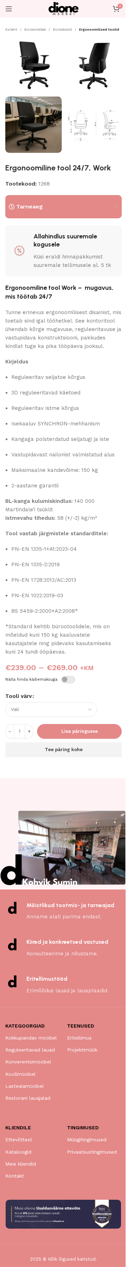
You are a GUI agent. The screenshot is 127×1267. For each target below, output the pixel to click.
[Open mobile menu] (9, 9)
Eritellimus (79, 1038)
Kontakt (14, 1176)
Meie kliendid (20, 1164)
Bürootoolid (62, 29)
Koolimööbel (20, 1074)
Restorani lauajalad (27, 1098)
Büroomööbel (35, 29)
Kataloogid (18, 1152)
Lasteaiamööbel (24, 1086)
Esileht (11, 29)
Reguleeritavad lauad (30, 1050)
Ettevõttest (18, 1139)
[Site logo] (63, 8)
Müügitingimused (87, 1139)
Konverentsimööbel (28, 1062)
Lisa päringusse (79, 731)
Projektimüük (82, 1050)
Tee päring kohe (64, 749)
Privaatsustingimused (92, 1152)
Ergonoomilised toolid (99, 29)
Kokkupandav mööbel (31, 1038)
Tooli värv (18, 696)
